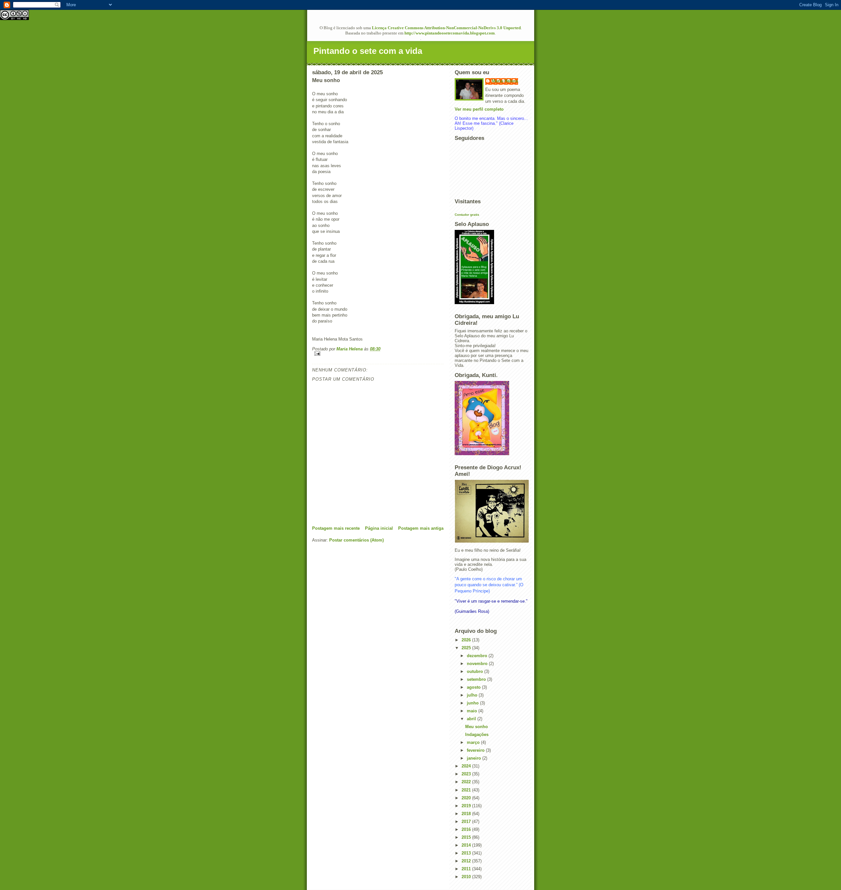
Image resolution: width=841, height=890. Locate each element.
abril (472, 718)
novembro (478, 663)
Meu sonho (476, 726)
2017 (467, 821)
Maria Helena (505, 80)
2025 (467, 647)
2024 (467, 766)
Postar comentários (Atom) (356, 540)
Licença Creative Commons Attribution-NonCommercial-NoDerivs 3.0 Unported (446, 27)
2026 (467, 639)
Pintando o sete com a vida (367, 51)
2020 (467, 797)
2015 (467, 837)
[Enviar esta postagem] (377, 353)
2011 (467, 868)
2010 (467, 876)
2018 (467, 813)
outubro (475, 671)
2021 (467, 790)
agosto (474, 687)
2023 (467, 773)
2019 (467, 805)
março (474, 742)
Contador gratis (467, 214)
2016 (467, 829)
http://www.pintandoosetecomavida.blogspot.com (449, 33)
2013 (467, 853)
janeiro (474, 758)
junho (473, 703)
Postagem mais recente (336, 528)
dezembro (478, 655)
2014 (467, 845)
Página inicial (379, 528)
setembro (477, 679)
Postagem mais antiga (420, 528)
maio (472, 710)
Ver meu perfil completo (479, 109)
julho (473, 695)
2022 (467, 781)
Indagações (477, 734)
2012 (467, 860)
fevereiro (476, 750)
